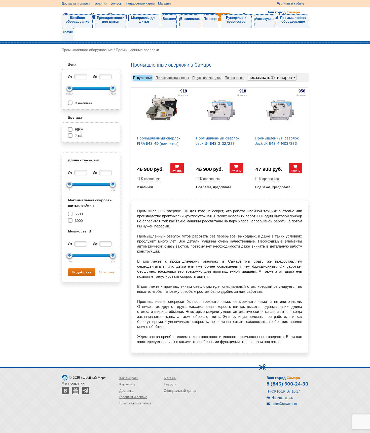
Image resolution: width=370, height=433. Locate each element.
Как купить (127, 384)
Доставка (126, 391)
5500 (78, 214)
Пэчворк (210, 19)
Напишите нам (282, 398)
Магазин (164, 3)
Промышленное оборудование (293, 19)
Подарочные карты (140, 3)
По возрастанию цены (172, 78)
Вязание (169, 19)
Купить (177, 170)
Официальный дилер (180, 391)
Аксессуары (264, 19)
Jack (79, 135)
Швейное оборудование (77, 19)
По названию (234, 78)
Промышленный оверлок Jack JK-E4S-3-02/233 (217, 140)
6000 (78, 221)
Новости (170, 384)
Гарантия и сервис (133, 397)
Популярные (142, 78)
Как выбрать (128, 378)
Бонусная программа (135, 403)
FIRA (79, 129)
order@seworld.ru (284, 404)
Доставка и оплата (76, 3)
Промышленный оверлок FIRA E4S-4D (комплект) (158, 140)
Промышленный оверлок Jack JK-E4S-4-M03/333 (277, 140)
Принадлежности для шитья (110, 19)
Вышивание (190, 19)
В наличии (83, 103)
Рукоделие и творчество (236, 19)
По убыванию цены (206, 78)
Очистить (106, 272)
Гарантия (100, 3)
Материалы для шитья (144, 19)
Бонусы (116, 3)
